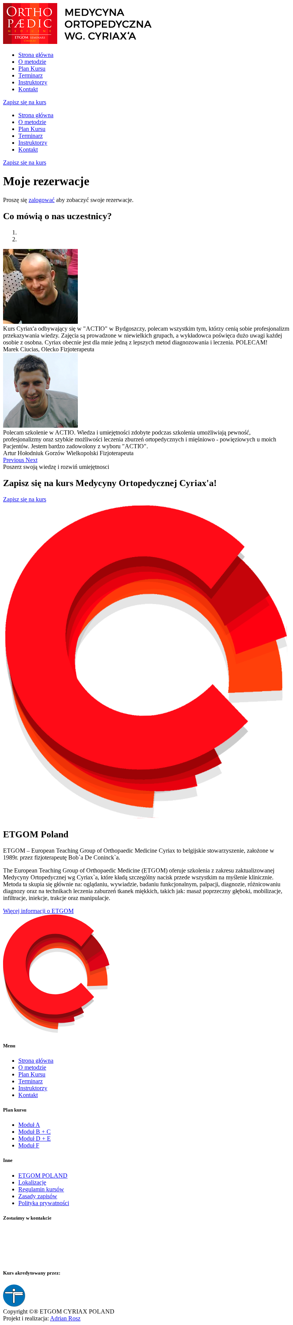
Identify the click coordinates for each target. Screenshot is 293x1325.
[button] (14, 460)
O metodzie (32, 61)
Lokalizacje (32, 1182)
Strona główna (35, 55)
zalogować (42, 200)
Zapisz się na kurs (24, 102)
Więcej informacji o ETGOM (38, 911)
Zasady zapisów (37, 1196)
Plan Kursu (31, 68)
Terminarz (30, 75)
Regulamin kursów (41, 1189)
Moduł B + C (34, 1131)
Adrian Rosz (65, 1318)
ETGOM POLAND (43, 1175)
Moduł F (28, 1145)
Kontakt (28, 89)
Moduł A (29, 1124)
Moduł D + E (34, 1138)
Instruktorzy (32, 82)
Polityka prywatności (43, 1203)
